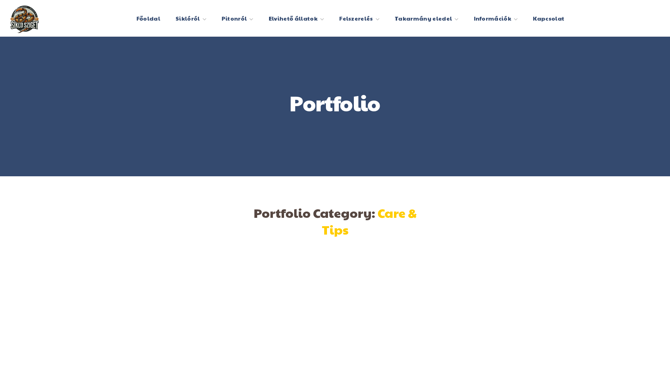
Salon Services (475, 287)
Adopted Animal (335, 266)
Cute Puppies (474, 266)
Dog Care (195, 266)
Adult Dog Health (195, 287)
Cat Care (334, 287)
